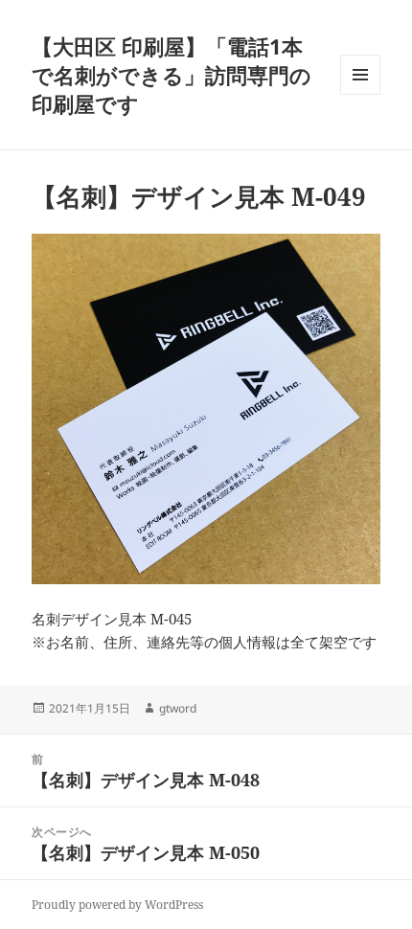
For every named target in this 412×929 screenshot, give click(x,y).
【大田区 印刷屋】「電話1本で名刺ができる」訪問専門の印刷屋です (171, 75)
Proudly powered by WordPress (117, 904)
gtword (177, 708)
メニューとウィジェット (360, 94)
